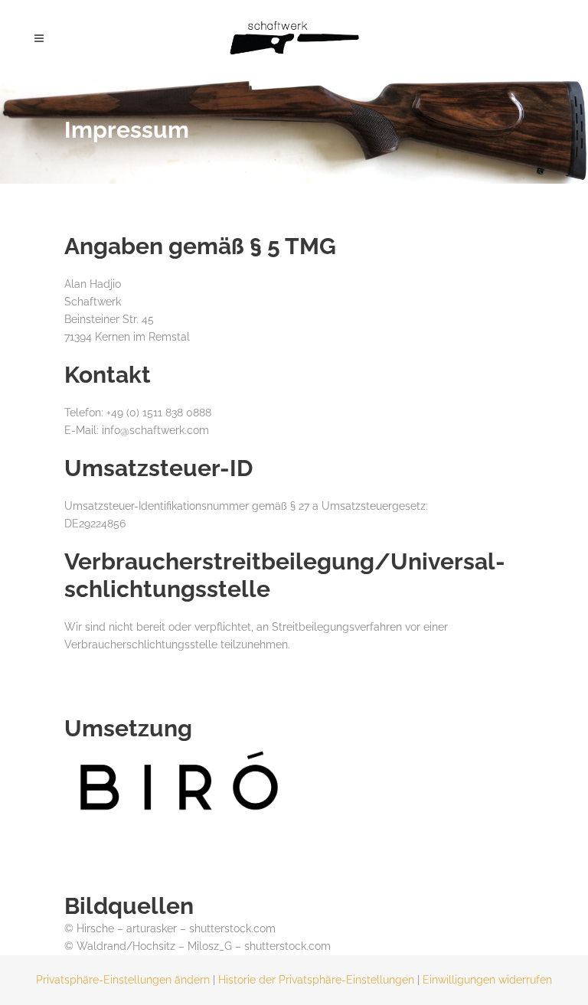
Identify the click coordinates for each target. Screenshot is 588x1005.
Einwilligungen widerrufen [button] (487, 980)
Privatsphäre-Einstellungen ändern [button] (123, 980)
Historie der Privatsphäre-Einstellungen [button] (316, 980)
